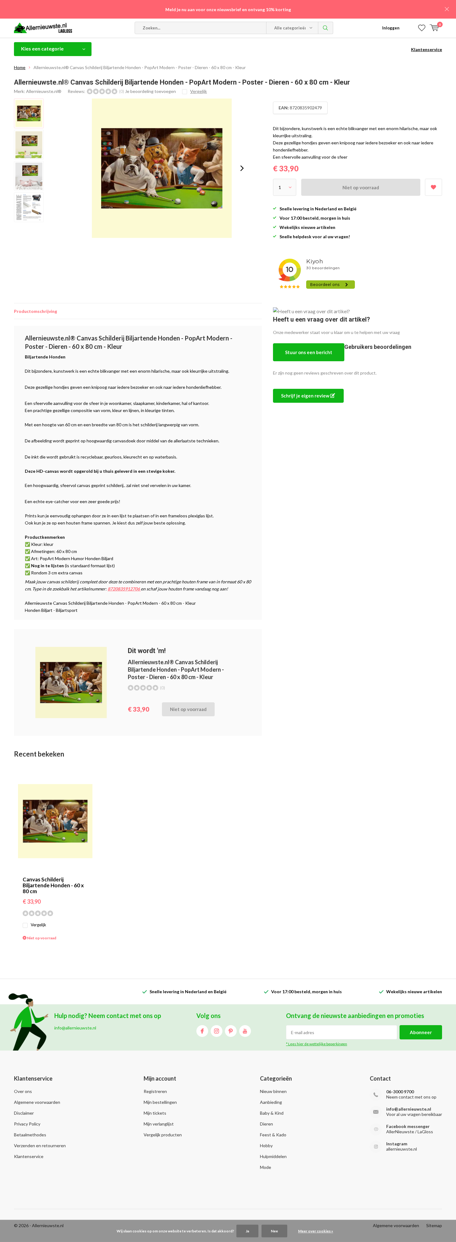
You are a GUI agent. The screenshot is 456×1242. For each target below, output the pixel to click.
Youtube (245, 1031)
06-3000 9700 (400, 1091)
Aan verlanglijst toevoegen (433, 187)
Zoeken (325, 28)
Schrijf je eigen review (305, 395)
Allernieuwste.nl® (43, 91)
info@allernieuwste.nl (408, 1109)
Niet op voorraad (360, 187)
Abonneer (421, 1032)
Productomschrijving (35, 311)
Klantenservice (426, 49)
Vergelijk (38, 924)
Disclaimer (24, 1113)
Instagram (216, 1031)
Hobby (266, 1145)
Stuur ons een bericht (308, 352)
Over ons (23, 1091)
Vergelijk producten (163, 1134)
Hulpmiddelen (273, 1156)
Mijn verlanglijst (159, 1123)
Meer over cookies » (315, 1231)
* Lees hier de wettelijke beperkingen (316, 1044)
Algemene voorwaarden (37, 1102)
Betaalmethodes (30, 1134)
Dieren (266, 1123)
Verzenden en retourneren (40, 1145)
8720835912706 (124, 588)
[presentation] (242, 168)
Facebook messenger (408, 1126)
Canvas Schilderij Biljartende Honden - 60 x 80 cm (53, 885)
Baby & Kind (272, 1113)
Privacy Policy (27, 1123)
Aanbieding (271, 1102)
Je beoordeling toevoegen (150, 91)
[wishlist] (421, 28)
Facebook (202, 1031)
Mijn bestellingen (160, 1102)
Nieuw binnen (273, 1091)
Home (19, 67)
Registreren (155, 1091)
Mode (265, 1167)
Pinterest (231, 1031)
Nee (274, 1231)
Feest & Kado (273, 1134)
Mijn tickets (155, 1113)
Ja (247, 1231)
